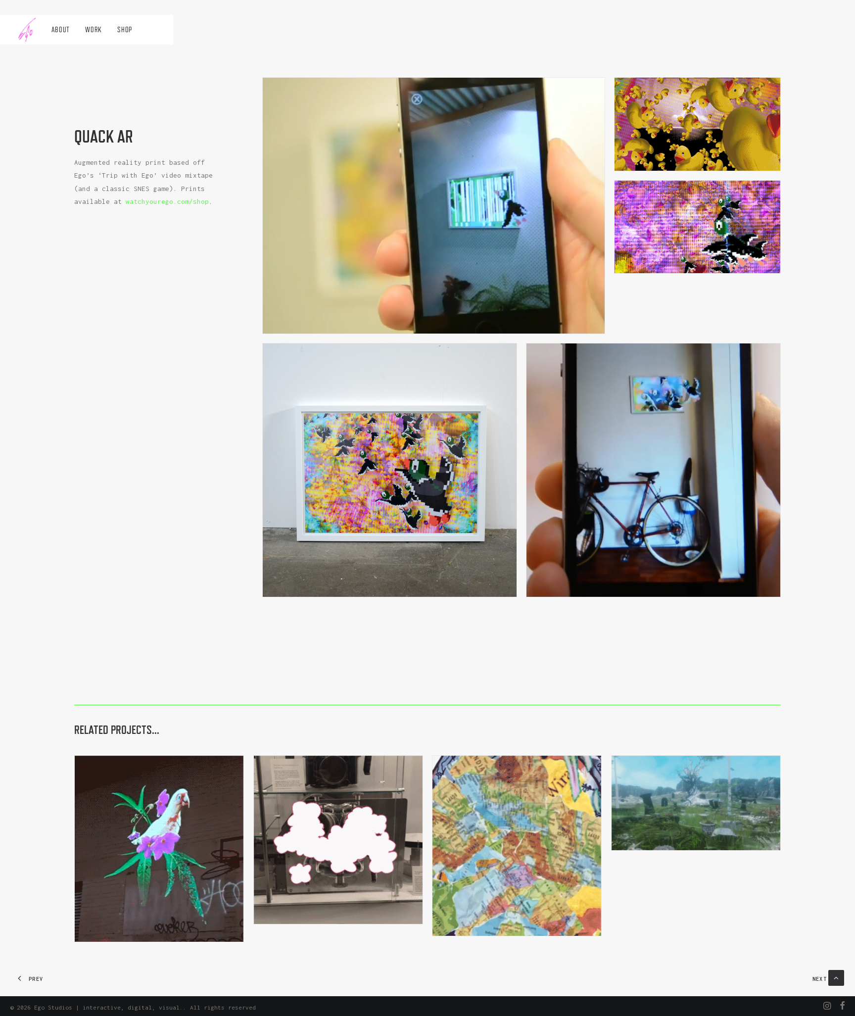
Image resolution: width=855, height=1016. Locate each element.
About (60, 30)
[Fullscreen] (597, 326)
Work (93, 30)
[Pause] (269, 326)
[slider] (427, 326)
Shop (124, 30)
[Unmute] (584, 326)
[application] (434, 205)
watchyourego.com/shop (167, 201)
